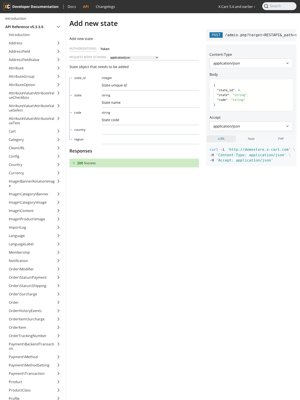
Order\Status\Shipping (27, 285)
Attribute (16, 68)
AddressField (19, 51)
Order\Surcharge (23, 294)
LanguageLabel (21, 244)
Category (16, 139)
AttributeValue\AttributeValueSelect (31, 108)
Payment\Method (23, 356)
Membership (19, 252)
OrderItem (17, 327)
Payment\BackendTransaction (31, 346)
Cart (12, 131)
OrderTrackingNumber (28, 335)
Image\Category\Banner (29, 194)
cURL (221, 138)
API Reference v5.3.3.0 (24, 26)
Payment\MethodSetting (29, 365)
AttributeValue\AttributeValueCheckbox (31, 95)
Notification (18, 260)
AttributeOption (22, 84)
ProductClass (20, 390)
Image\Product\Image (27, 219)
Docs (72, 6)
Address (15, 43)
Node (251, 138)
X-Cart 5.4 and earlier (235, 6)
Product (15, 381)
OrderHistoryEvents (25, 310)
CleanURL (17, 147)
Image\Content (21, 210)
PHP (281, 138)
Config (14, 156)
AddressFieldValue (24, 59)
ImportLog (17, 227)
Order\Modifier (21, 269)
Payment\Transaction (27, 373)
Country (15, 164)
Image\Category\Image (28, 202)
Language (17, 235)
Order (14, 302)
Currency (16, 172)
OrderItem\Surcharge (27, 319)
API (86, 6)
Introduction (15, 18)
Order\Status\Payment (28, 277)
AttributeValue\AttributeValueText (31, 120)
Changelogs (105, 6)
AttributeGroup (21, 76)
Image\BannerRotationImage (32, 183)
